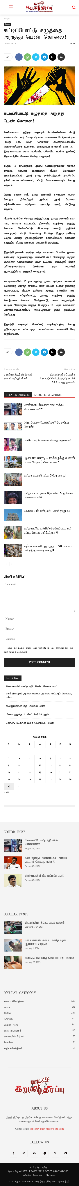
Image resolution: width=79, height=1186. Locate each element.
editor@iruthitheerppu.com (47, 1128)
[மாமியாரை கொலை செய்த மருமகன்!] (13, 444)
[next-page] (12, 564)
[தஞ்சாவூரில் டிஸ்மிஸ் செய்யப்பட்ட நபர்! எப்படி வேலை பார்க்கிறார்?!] (13, 532)
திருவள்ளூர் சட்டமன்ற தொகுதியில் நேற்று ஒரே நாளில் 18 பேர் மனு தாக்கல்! (57, 378)
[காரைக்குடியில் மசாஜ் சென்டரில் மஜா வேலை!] (13, 962)
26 (40, 779)
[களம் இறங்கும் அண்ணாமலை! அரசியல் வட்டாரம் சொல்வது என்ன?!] (13, 862)
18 (29, 772)
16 (9, 772)
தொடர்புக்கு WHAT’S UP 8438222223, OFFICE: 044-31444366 (38, 1171)
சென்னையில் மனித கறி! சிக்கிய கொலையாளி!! (32, 686)
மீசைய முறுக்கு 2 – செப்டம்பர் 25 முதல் (27, 714)
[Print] (61, 57)
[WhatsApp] (27, 57)
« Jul (6, 792)
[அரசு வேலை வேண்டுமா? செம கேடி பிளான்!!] (13, 426)
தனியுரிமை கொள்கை (32, 1175)
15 (70, 765)
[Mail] (34, 1153)
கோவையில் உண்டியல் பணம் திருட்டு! (47, 511)
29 (70, 779)
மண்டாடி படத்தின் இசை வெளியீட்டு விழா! (30, 723)
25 (29, 779)
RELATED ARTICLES (18, 395)
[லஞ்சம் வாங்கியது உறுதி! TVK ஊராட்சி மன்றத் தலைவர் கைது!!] (13, 550)
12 (40, 765)
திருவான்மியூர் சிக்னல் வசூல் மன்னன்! (45, 922)
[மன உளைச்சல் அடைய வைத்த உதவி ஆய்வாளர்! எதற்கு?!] (13, 945)
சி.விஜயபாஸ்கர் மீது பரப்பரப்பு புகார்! (25, 706)
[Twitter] (36, 57)
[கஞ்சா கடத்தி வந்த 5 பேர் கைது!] (13, 479)
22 (70, 772)
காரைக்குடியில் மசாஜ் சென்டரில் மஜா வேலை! (49, 958)
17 (19, 772)
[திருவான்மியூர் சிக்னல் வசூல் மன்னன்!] (13, 927)
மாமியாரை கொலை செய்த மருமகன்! (47, 440)
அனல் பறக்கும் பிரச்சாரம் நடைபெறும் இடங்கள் (18, 376)
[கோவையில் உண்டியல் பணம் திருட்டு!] (13, 515)
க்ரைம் (7, 18)
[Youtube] (65, 1153)
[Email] (52, 57)
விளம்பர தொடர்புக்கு (38, 1167)
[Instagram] (24, 1153)
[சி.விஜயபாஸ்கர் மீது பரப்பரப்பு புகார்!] (13, 880)
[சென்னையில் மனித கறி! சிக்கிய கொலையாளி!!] (13, 409)
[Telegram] (44, 57)
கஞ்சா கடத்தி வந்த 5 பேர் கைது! (45, 475)
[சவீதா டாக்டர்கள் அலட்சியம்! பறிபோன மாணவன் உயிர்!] (13, 497)
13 (50, 765)
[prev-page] (6, 564)
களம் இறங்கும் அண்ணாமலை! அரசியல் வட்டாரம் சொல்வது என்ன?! (39, 695)
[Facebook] (19, 57)
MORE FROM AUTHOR (48, 395)
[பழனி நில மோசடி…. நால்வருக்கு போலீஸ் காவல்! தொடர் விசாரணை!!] (13, 462)
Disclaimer (51, 1175)
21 (60, 772)
